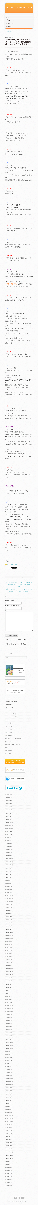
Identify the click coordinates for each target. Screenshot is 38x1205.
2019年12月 (9, 1042)
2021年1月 (9, 1002)
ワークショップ (10, 729)
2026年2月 (9, 816)
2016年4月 (9, 1176)
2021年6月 (9, 987)
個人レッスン (9, 732)
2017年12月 (9, 1115)
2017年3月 (9, 1143)
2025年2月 (9, 852)
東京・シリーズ (10, 741)
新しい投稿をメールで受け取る (16, 644)
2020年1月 (9, 1039)
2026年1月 (9, 819)
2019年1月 (9, 1075)
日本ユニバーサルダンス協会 (14, 738)
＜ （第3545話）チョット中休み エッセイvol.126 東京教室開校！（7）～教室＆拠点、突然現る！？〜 (19, 585)
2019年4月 (9, 1066)
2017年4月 (9, 1140)
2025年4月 (9, 846)
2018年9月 (9, 1088)
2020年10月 (9, 1011)
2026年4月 (9, 810)
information (9, 704)
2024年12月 (9, 859)
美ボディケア (9, 750)
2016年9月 (9, 1161)
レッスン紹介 (10, 23)
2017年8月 (9, 1127)
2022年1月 (9, 966)
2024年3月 (9, 886)
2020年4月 (9, 1030)
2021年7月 (9, 984)
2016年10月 (9, 1158)
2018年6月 (9, 1097)
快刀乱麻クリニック (11, 735)
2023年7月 (9, 911)
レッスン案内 (9, 726)
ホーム (8, 14)
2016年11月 (9, 1155)
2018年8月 (9, 1091)
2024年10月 (9, 865)
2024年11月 (9, 862)
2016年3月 (9, 1179)
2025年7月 (9, 837)
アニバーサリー (10, 708)
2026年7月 (9, 801)
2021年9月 (9, 978)
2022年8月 (9, 944)
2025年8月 (9, 834)
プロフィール (10, 20)
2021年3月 (9, 996)
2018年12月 (9, 1078)
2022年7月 (9, 947)
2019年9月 (9, 1051)
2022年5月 (9, 953)
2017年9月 (9, 1124)
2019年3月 (9, 1069)
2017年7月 (9, 1130)
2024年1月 (9, 892)
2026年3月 (9, 813)
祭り (7, 747)
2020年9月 (9, 1014)
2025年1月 (9, 856)
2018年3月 (9, 1106)
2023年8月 (9, 907)
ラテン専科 (9, 723)
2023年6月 (9, 914)
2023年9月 (9, 904)
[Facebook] (19, 1197)
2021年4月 (9, 993)
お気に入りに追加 (12, 564)
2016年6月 (9, 1170)
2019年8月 (9, 1054)
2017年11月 (9, 1118)
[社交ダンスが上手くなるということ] (19, 7)
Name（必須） (10, 600)
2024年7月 (9, 874)
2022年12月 (9, 932)
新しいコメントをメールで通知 (16, 639)
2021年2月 (9, 999)
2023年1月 (9, 929)
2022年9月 (9, 941)
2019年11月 (9, 1045)
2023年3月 (9, 923)
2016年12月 (9, 1152)
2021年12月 (9, 969)
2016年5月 (9, 1173)
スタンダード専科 (11, 714)
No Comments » (26, 577)
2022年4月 (9, 956)
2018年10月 (9, 1085)
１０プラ (8, 753)
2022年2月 (9, 962)
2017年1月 (9, 1149)
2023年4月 (9, 920)
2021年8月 (9, 981)
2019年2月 (9, 1072)
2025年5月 (9, 843)
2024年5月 (9, 880)
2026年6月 (9, 804)
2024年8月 (9, 871)
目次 (7, 17)
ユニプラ (8, 720)
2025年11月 (9, 825)
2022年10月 (9, 938)
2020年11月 (9, 1008)
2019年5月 (9, 1063)
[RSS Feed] (22, 1197)
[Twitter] (16, 1197)
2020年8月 (9, 1017)
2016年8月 (9, 1164)
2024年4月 (9, 883)
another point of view (11, 701)
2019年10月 (9, 1048)
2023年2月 (9, 926)
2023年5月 (9, 917)
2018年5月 (9, 1100)
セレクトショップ (11, 717)
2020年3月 (9, 1033)
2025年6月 (9, 840)
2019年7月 (9, 1057)
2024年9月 (9, 868)
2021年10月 (9, 975)
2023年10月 (9, 901)
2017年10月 (9, 1121)
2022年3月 (9, 959)
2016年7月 (9, 1167)
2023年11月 (9, 898)
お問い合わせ (10, 26)
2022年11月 (9, 935)
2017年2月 (9, 1146)
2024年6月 (9, 877)
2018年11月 (9, 1082)
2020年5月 (9, 1027)
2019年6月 (9, 1060)
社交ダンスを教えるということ (14, 744)
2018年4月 (9, 1103)
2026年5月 (9, 807)
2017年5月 (9, 1137)
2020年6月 (9, 1023)
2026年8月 (9, 797)
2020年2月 (9, 1036)
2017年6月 (9, 1133)
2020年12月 (9, 1005)
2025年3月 (9, 849)
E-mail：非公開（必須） (12, 605)
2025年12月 (9, 822)
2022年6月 (9, 950)
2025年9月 (9, 831)
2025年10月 (9, 828)
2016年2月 (9, 1182)
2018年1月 (9, 1112)
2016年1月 (9, 1185)
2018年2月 (9, 1109)
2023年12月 (9, 895)
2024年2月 (9, 889)
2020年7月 (9, 1020)
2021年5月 (9, 990)
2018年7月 (9, 1094)
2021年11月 (9, 972)
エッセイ (8, 31)
